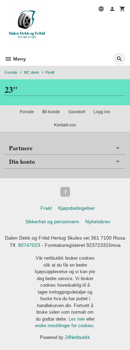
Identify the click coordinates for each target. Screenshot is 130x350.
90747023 (29, 245)
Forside (11, 72)
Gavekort (76, 111)
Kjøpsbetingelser (76, 208)
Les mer (77, 319)
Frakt (46, 208)
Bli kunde (51, 111)
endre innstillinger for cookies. (65, 325)
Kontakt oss (65, 125)
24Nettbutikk (77, 337)
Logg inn (102, 111)
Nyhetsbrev (97, 221)
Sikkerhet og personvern (52, 221)
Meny (19, 59)
